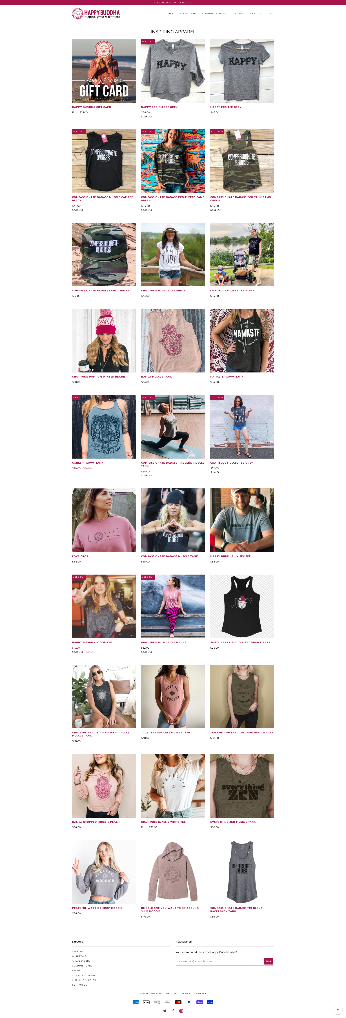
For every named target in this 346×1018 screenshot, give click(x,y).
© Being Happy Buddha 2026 (158, 993)
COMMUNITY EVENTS (214, 13)
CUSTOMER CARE (82, 966)
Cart (271, 13)
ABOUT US (256, 13)
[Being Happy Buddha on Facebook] (173, 1011)
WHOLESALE (79, 956)
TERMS (186, 993)
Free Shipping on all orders (173, 2)
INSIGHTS (238, 13)
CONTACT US (79, 985)
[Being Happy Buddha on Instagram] (181, 1011)
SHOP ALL (78, 951)
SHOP (171, 13)
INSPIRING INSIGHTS (84, 980)
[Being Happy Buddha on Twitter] (165, 1011)
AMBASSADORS (81, 961)
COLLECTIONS (188, 13)
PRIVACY (201, 993)
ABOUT (76, 970)
